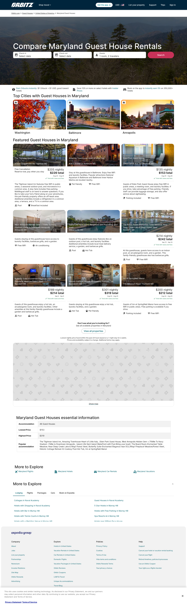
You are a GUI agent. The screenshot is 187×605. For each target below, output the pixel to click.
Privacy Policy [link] (101, 546)
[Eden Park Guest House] (147, 176)
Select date (25, 56)
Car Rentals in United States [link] (64, 555)
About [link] (13, 546)
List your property (137, 5)
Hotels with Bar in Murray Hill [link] (27, 511)
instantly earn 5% (152, 88)
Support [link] (142, 546)
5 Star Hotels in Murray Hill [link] (106, 505)
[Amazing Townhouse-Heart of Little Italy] (93, 176)
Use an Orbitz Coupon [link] (147, 564)
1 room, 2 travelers (109, 56)
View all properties (93, 331)
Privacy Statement (13, 602)
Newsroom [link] (15, 564)
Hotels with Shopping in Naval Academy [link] (32, 505)
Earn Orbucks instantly (26, 88)
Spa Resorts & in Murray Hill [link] (106, 516)
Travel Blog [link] (58, 586)
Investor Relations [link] (18, 568)
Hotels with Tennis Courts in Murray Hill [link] (31, 516)
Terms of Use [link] (101, 555)
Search (161, 55)
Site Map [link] (14, 572)
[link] (34, 471)
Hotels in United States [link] (62, 546)
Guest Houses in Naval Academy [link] (108, 500)
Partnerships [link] (16, 559)
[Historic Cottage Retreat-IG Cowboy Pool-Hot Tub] (93, 291)
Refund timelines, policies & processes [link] (153, 559)
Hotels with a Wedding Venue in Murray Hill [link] (33, 521)
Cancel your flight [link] (145, 555)
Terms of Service (29, 602)
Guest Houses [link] (27, 13)
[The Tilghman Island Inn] (39, 176)
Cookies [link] (99, 550)
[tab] (19, 493)
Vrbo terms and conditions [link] (106, 559)
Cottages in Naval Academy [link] (26, 500)
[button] (93, 484)
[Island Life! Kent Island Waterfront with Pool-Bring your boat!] (93, 236)
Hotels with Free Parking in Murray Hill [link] (111, 511)
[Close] (183, 596)
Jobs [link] (13, 550)
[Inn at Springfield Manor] (147, 291)
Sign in (173, 5)
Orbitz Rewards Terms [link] (104, 564)
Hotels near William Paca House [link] (108, 521)
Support (152, 5)
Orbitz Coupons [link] (60, 572)
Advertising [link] (15, 581)
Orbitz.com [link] (15, 13)
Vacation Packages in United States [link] (67, 564)
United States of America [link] (44, 13)
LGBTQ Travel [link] (59, 577)
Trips (163, 5)
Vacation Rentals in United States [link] (66, 550)
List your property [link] (18, 555)
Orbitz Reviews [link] (59, 568)
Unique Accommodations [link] (63, 581)
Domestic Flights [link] (60, 559)
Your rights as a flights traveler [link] (150, 568)
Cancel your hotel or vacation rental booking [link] (156, 550)
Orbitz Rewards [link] (17, 577)
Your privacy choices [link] (104, 568)
